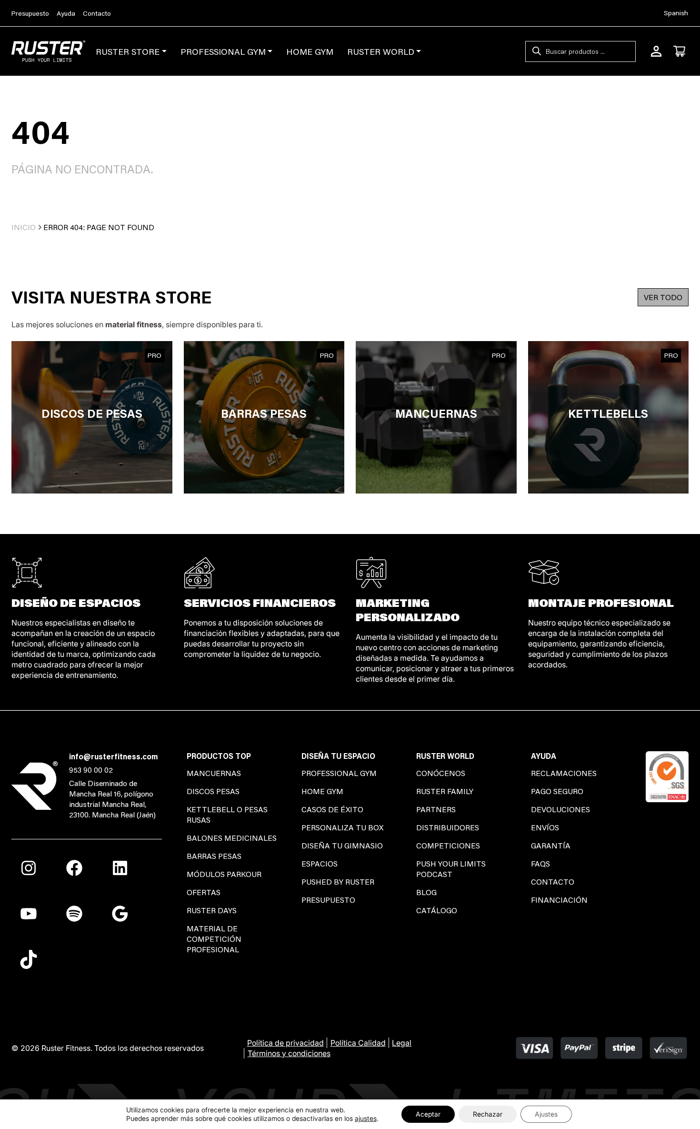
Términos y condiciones (289, 1053)
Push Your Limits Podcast (451, 868)
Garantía (550, 845)
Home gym (322, 791)
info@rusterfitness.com (113, 756)
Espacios (319, 863)
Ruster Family (444, 791)
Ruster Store (128, 51)
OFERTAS (203, 892)
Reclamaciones (564, 773)
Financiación (559, 900)
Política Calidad (358, 1043)
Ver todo (663, 297)
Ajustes (546, 1114)
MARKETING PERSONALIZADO (408, 609)
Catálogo (436, 910)
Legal (401, 1043)
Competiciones (448, 845)
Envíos (545, 827)
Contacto (97, 13)
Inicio (23, 227)
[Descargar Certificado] (667, 775)
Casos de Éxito (332, 809)
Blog (426, 892)
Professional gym (339, 773)
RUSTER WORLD (380, 51)
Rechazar (487, 1114)
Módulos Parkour (224, 874)
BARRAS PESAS (214, 856)
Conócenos (440, 773)
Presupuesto (30, 13)
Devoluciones (560, 809)
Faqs (540, 863)
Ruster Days (212, 910)
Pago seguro (557, 791)
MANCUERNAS (214, 773)
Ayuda (66, 13)
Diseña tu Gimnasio (342, 845)
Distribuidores (447, 827)
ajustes (366, 1118)
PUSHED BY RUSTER (337, 882)
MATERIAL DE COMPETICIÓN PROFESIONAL (214, 938)
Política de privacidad (285, 1043)
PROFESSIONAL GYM (223, 51)
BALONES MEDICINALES (232, 838)
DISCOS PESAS (213, 791)
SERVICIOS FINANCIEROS (260, 602)
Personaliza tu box (342, 827)
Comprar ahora (92, 417)
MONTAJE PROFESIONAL (601, 602)
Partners (436, 809)
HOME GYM (309, 51)
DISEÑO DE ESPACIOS (75, 602)
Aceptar (428, 1114)
